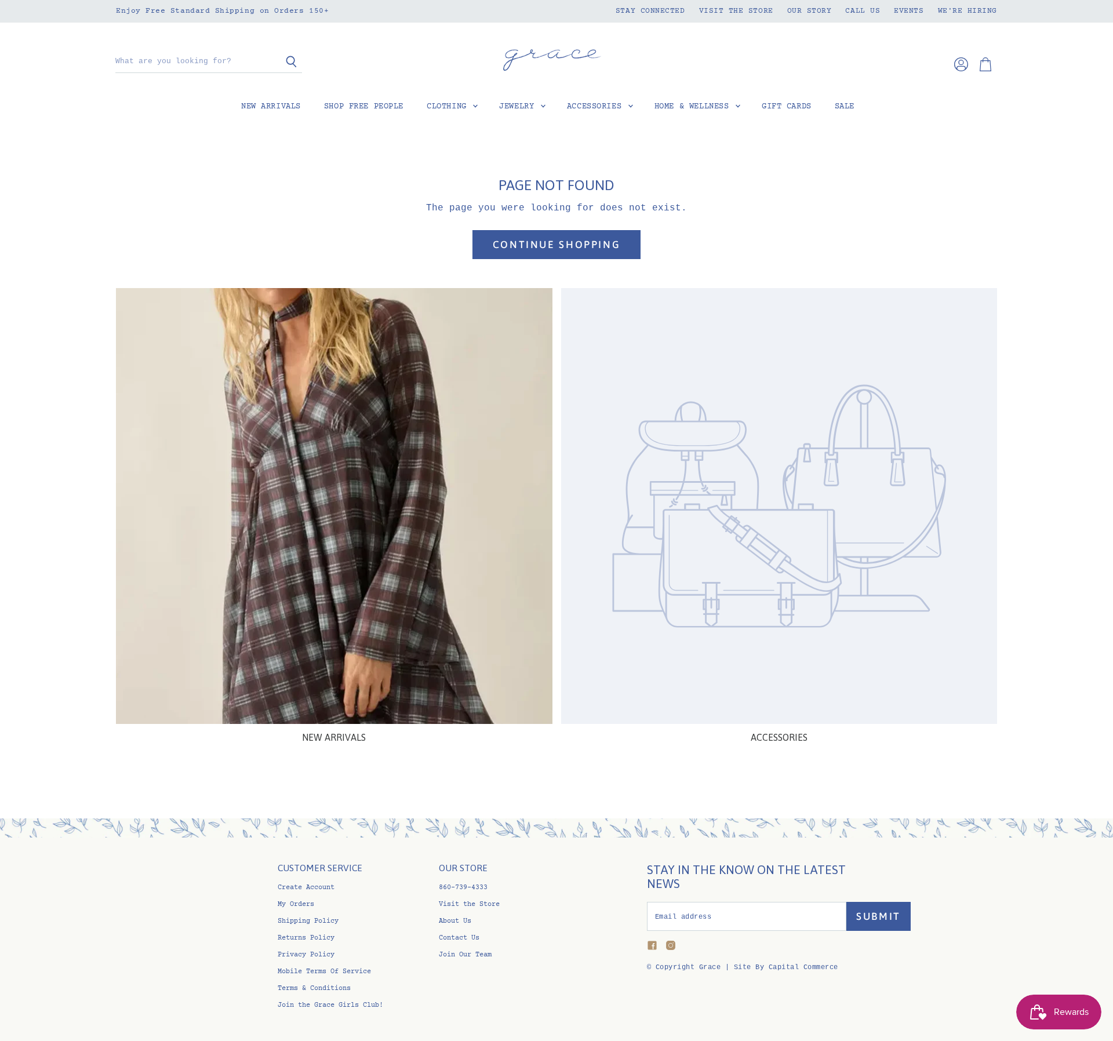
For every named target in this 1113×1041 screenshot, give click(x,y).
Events (908, 11)
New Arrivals (271, 106)
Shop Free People (363, 106)
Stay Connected (650, 11)
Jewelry (519, 106)
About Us (455, 921)
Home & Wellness (694, 106)
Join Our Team (465, 955)
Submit (878, 916)
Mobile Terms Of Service (324, 972)
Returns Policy (306, 938)
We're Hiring (967, 11)
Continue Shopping (556, 244)
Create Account (306, 887)
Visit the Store (736, 11)
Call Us (862, 11)
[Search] (286, 62)
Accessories (597, 106)
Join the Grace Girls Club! (330, 1005)
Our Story (809, 11)
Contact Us (459, 938)
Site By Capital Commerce (786, 967)
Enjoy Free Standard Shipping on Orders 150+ (222, 11)
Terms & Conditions (314, 988)
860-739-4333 (463, 887)
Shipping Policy (308, 921)
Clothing (449, 106)
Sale (844, 106)
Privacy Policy (306, 955)
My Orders (296, 904)
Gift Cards (787, 106)
